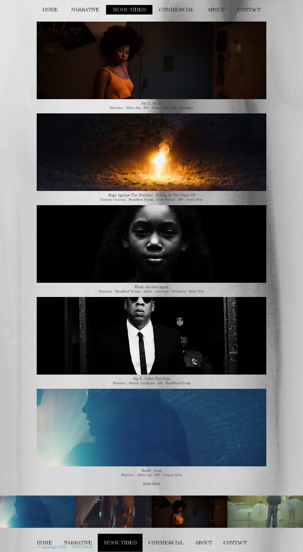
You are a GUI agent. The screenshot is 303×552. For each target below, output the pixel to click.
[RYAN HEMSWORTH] (114, 512)
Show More (151, 483)
